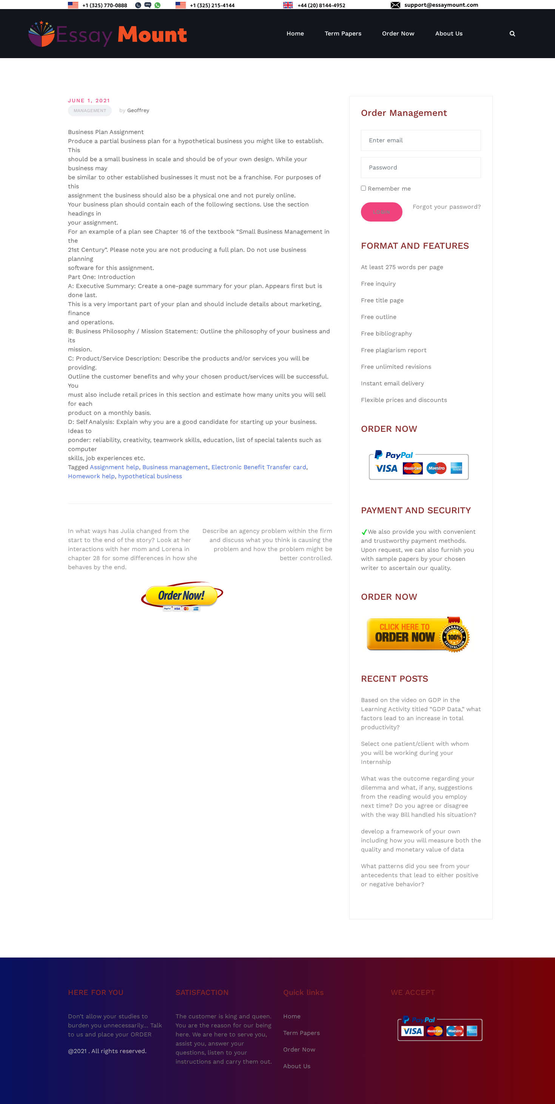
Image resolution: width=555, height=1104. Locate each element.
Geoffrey (138, 110)
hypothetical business (150, 476)
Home (295, 33)
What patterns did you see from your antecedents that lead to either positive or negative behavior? (419, 875)
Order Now (398, 33)
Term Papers (343, 33)
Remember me (388, 188)
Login (381, 212)
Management (90, 110)
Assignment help (114, 467)
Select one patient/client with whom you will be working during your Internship (415, 752)
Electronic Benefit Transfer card (258, 467)
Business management (175, 467)
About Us (448, 33)
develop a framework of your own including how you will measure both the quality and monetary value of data (421, 840)
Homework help (91, 476)
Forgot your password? (447, 206)
